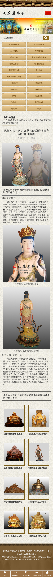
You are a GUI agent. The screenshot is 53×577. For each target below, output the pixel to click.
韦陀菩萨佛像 (14, 70)
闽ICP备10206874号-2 (42, 551)
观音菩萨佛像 (39, 45)
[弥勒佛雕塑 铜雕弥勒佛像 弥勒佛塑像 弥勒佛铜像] (14, 452)
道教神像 (39, 83)
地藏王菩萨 (14, 64)
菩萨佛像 (14, 109)
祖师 (39, 77)
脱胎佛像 (39, 89)
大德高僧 (14, 83)
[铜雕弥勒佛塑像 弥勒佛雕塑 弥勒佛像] (14, 418)
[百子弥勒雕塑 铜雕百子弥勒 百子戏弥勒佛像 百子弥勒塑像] (14, 486)
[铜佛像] (26, 26)
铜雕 (14, 96)
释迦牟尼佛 (31, 210)
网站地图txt (31, 554)
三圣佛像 (14, 51)
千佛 (39, 109)
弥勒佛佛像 (38, 51)
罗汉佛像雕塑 (39, 64)
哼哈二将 (14, 57)
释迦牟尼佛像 (14, 45)
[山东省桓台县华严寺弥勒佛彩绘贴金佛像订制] (38, 486)
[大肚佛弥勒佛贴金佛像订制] (38, 520)
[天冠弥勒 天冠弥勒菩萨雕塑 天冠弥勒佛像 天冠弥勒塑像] (38, 418)
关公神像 (39, 70)
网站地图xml (22, 554)
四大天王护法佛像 (14, 77)
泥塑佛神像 (38, 102)
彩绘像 (14, 102)
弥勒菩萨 (6, 198)
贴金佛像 (39, 96)
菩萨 (23, 202)
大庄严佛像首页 (8, 120)
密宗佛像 (14, 89)
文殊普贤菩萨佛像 (39, 57)
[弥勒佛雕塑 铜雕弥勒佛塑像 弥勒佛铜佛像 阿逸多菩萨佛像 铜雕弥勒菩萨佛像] (38, 452)
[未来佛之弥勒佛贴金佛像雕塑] (14, 520)
